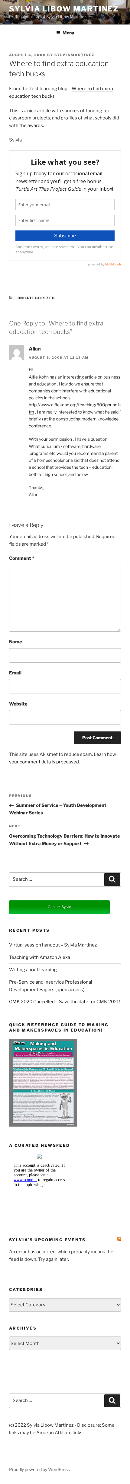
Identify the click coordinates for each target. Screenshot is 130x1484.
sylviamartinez (74, 55)
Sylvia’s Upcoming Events (47, 1239)
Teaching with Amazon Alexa (39, 957)
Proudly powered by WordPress (39, 1469)
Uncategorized (36, 298)
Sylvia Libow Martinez (64, 9)
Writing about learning (33, 969)
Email (15, 673)
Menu (68, 32)
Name (15, 642)
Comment (21, 558)
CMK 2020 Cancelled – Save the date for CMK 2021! (64, 1001)
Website (18, 704)
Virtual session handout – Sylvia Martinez (53, 945)
